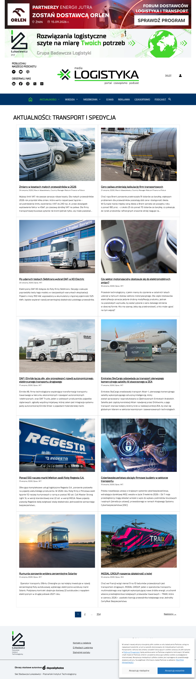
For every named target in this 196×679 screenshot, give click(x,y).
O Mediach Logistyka (83, 648)
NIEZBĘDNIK (90, 99)
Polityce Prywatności (132, 652)
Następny (170, 614)
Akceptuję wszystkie (174, 671)
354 (99, 614)
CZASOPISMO (142, 99)
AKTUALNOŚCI (48, 99)
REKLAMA (124, 99)
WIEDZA (70, 99)
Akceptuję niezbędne (139, 671)
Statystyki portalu (81, 652)
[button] (58, 99)
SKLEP (168, 75)
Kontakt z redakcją (82, 643)
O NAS (109, 99)
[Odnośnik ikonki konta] (180, 75)
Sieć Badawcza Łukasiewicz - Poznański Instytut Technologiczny (45, 674)
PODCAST (160, 99)
